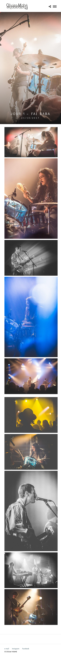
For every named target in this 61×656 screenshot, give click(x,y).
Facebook (25, 649)
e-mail (6, 649)
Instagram (15, 649)
